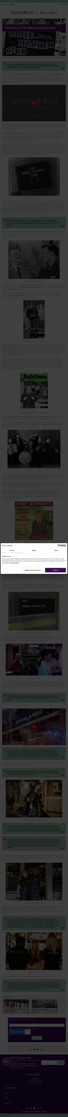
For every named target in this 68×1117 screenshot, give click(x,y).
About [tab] (56, 550)
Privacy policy (14, 563)
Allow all (55, 570)
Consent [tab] (11, 550)
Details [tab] (34, 550)
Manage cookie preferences (33, 570)
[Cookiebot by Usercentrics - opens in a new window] (59, 545)
